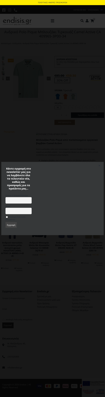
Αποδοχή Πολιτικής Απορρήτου (16, 218)
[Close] (99, 165)
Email (8, 206)
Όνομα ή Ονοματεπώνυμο (17, 195)
